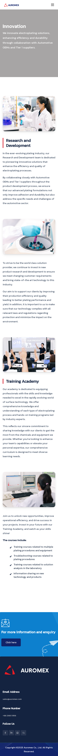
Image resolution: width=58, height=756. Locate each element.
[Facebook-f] (5, 732)
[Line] (17, 732)
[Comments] (23, 732)
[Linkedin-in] (11, 732)
